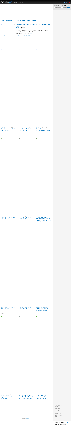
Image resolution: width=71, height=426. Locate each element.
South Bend (23, 28)
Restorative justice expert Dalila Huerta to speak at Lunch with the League (43, 219)
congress (8, 35)
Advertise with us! (28, 418)
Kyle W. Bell (17, 27)
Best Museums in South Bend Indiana (8, 129)
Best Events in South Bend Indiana (25, 129)
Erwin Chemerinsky (39, 394)
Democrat (11, 35)
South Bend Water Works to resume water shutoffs (43, 130)
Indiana (20, 28)
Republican (36, 35)
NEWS (21, 2)
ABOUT (16, 2)
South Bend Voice (3, 127)
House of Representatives (19, 35)
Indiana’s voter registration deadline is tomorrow (8, 397)
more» (30, 33)
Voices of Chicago (57, 409)
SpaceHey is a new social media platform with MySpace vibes (42, 308)
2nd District (4, 35)
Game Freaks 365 (58, 412)
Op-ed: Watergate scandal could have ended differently (42, 397)
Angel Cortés (63, 424)
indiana (25, 35)
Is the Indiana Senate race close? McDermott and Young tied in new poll (26, 398)
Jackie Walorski (28, 35)
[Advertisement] (62, 26)
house (14, 35)
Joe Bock (32, 35)
